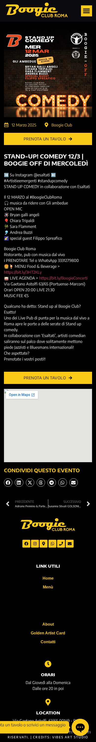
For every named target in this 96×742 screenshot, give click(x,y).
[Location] (48, 702)
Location (48, 712)
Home (48, 578)
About (48, 624)
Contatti (48, 642)
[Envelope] (70, 544)
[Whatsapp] (52, 544)
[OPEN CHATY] (80, 727)
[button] (86, 10)
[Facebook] (26, 544)
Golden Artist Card (48, 633)
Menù (48, 587)
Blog (48, 606)
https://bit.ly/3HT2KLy (23, 272)
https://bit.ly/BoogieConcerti (63, 278)
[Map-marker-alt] (44, 544)
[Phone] (61, 544)
